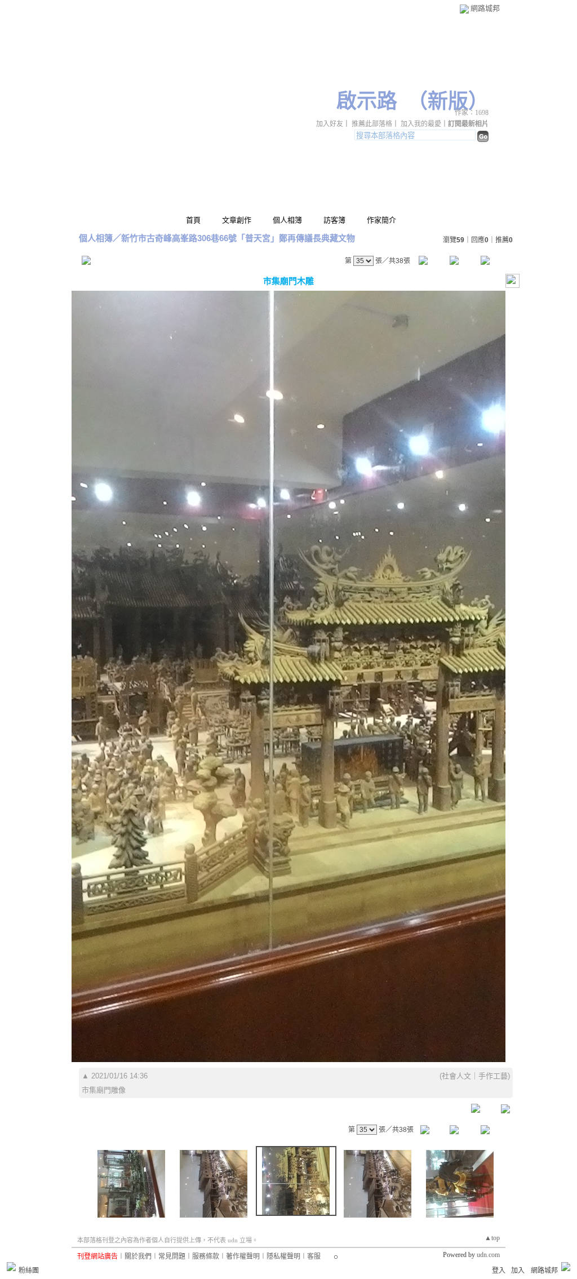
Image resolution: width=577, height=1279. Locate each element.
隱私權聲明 (283, 1256)
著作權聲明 (243, 1256)
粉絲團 (29, 1270)
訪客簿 (334, 220)
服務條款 (205, 1256)
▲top (492, 1238)
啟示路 (366, 101)
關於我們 (138, 1256)
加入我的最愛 (421, 124)
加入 (518, 1270)
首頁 (193, 220)
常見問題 (171, 1256)
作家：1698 (472, 113)
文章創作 (236, 220)
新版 (448, 101)
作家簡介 (381, 220)
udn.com (488, 1255)
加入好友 (329, 124)
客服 (314, 1256)
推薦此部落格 (372, 124)
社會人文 (456, 1076)
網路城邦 (485, 8)
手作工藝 (493, 1076)
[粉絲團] (11, 1266)
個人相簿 (287, 220)
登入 (498, 1270)
